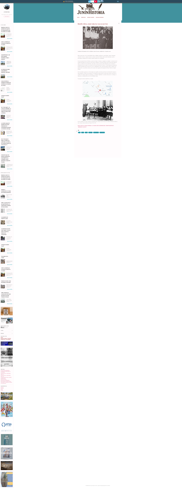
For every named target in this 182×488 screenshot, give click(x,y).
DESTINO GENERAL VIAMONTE (6, 338)
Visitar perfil (7, 16)
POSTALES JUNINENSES (100, 17)
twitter (2, 389)
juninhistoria (7, 11)
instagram (2, 388)
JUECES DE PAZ (3, 379)
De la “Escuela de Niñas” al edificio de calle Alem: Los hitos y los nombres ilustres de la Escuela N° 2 (6, 142)
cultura (82, 132)
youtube (2, 390)
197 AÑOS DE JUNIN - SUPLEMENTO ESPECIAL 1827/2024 (5, 71)
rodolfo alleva (102, 132)
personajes (90, 132)
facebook (2, 387)
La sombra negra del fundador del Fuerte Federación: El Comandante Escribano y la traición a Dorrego (6, 126)
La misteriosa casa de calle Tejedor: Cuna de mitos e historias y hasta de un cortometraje (5, 231)
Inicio (78, 17)
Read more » (10, 38)
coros (79, 132)
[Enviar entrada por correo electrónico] (78, 130)
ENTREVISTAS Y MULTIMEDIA (6, 339)
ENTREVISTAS (83, 17)
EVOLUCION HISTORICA (5, 370)
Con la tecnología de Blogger (98, 483)
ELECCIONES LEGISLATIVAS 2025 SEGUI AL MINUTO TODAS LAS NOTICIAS (6, 382)
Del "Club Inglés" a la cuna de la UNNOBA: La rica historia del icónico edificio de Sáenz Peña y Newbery (6, 110)
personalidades (96, 132)
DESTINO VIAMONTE (90, 17)
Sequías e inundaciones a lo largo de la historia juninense (6, 191)
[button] (118, 23)
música (86, 132)
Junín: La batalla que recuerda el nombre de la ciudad (5, 43)
